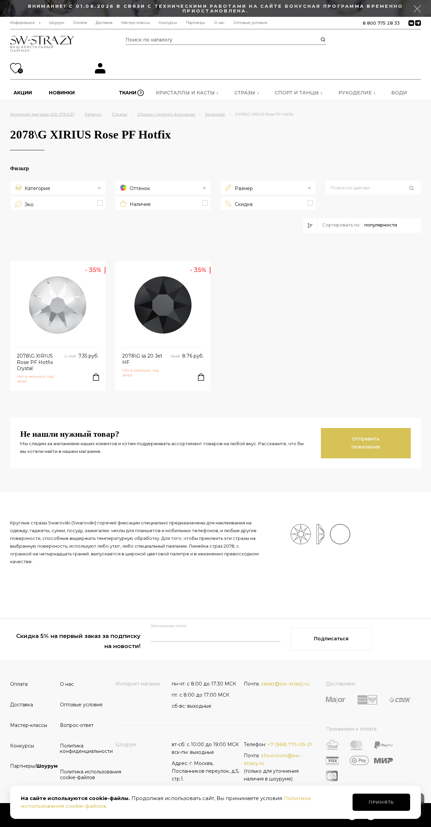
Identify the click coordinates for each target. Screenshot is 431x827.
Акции (22, 93)
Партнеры (195, 23)
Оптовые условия (250, 23)
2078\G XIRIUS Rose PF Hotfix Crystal (35, 362)
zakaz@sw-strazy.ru (285, 684)
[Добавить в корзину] (96, 377)
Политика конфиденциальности (82, 749)
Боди (399, 93)
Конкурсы (168, 23)
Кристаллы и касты (185, 93)
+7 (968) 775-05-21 (289, 744)
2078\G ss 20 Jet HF (142, 359)
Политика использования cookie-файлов (82, 774)
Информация (22, 23)
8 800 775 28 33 (381, 23)
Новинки (62, 93)
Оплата (80, 23)
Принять (381, 802)
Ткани (127, 93)
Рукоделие (355, 93)
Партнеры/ (32, 766)
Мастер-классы (135, 23)
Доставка (104, 23)
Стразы (244, 93)
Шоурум (56, 23)
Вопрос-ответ (77, 725)
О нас (219, 23)
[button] (373, 188)
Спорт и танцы (297, 93)
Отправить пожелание (365, 443)
